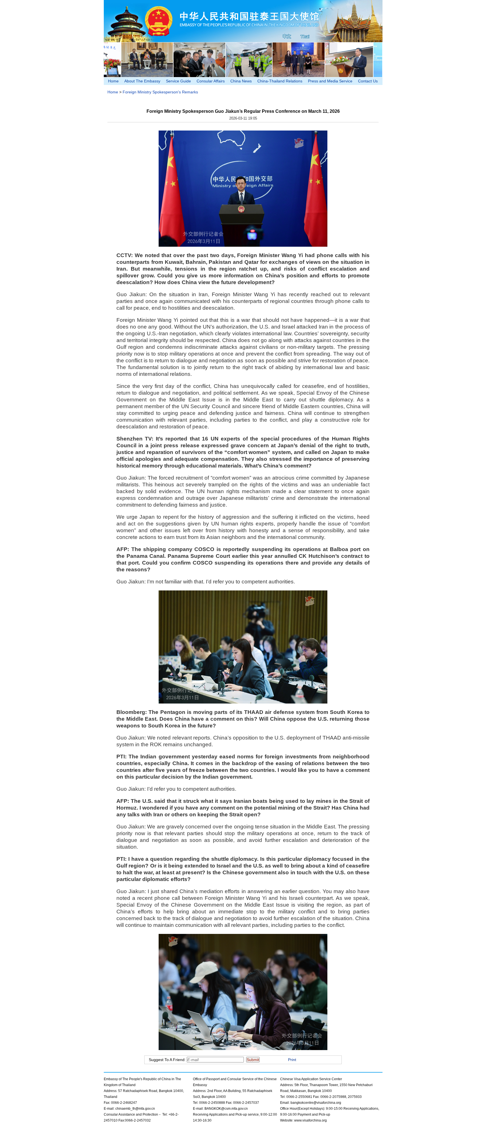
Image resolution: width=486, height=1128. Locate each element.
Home (113, 81)
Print (292, 1059)
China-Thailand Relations (279, 81)
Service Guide (178, 81)
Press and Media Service (330, 81)
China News (241, 81)
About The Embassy (142, 81)
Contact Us (368, 81)
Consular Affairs (211, 81)
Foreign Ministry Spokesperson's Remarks (160, 92)
